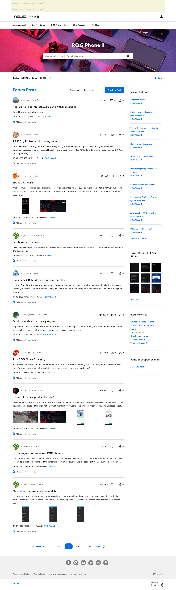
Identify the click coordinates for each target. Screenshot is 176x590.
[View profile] (16, 100)
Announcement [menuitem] (19, 25)
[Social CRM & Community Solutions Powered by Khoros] (157, 584)
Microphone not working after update (35, 491)
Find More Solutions (139, 238)
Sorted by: (74, 90)
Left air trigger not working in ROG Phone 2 (38, 453)
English (16, 78)
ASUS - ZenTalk (26, 17)
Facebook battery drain (26, 242)
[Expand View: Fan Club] (100, 25)
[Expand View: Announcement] (28, 25)
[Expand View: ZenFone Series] (47, 25)
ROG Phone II (50, 117)
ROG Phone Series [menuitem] (58, 25)
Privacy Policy (39, 574)
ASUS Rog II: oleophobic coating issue (35, 141)
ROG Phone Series (29, 78)
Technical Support (138, 343)
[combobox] (98, 56)
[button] (135, 267)
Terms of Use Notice (21, 574)
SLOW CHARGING (24, 182)
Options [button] (158, 78)
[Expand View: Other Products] (87, 25)
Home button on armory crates (142, 156)
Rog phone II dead (137, 100)
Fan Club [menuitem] (95, 25)
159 (77, 546)
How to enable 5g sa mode (141, 144)
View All (134, 299)
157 (59, 546)
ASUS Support (137, 367)
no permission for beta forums (142, 185)
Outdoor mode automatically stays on (34, 321)
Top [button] (17, 584)
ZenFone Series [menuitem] (38, 25)
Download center (138, 339)
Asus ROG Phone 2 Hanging (29, 359)
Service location (137, 332)
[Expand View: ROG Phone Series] (68, 25)
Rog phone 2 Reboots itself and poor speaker (39, 280)
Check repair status (139, 336)
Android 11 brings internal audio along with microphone (44, 107)
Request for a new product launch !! (33, 397)
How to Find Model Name (142, 322)
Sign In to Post (114, 90)
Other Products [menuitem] (79, 25)
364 (90, 546)
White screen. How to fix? (141, 229)
